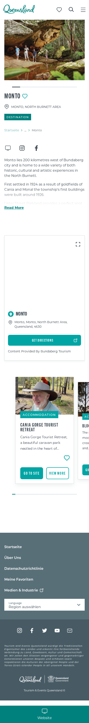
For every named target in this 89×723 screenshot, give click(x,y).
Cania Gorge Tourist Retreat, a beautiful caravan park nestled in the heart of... (43, 443)
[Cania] (44, 50)
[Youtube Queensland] (57, 630)
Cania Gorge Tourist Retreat (39, 427)
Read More (14, 208)
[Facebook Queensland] (32, 630)
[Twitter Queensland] (44, 630)
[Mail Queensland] (69, 630)
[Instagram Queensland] (19, 630)
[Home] (19, 12)
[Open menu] (83, 9)
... (25, 130)
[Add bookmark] (25, 96)
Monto (12, 95)
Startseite (11, 130)
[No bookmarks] (59, 9)
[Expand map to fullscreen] (78, 244)
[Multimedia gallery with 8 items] (44, 54)
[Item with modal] (44, 50)
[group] (44, 436)
